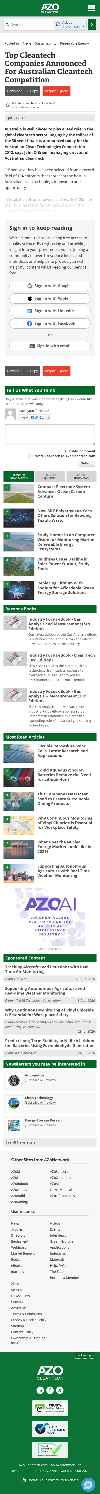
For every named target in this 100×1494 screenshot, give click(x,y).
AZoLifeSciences (62, 1195)
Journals (17, 1271)
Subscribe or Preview (40, 1080)
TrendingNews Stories (19, 476)
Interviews (58, 1235)
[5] (18, 590)
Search (16, 1289)
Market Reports (23, 1253)
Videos (55, 1223)
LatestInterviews (81, 476)
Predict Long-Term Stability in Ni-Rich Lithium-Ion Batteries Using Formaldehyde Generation (50, 1043)
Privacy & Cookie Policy (28, 1320)
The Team (57, 1271)
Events (55, 1229)
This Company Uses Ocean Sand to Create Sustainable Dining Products (63, 798)
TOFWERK (20, 979)
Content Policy (22, 1332)
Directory (18, 1235)
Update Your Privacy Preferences (52, 1480)
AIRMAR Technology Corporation (37, 1000)
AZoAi (54, 1183)
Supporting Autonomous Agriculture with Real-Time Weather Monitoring (63, 870)
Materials (57, 1259)
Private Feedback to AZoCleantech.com (63, 456)
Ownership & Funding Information (28, 1340)
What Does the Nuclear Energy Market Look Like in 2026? (64, 846)
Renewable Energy (74, 43)
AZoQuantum (60, 1177)
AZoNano (18, 1177)
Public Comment (82, 451)
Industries (58, 1253)
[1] (18, 494)
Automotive (34, 1075)
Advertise (18, 1308)
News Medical (61, 1189)
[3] (18, 542)
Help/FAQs (58, 1265)
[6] (18, 873)
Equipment (19, 1241)
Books (15, 1259)
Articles (17, 1229)
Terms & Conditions (26, 1314)
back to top (84, 1355)
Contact (17, 1302)
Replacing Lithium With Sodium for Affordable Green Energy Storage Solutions (65, 587)
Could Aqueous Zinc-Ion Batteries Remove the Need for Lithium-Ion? (64, 774)
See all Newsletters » (22, 1142)
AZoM (15, 1171)
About (15, 1283)
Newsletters (20, 1295)
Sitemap (17, 1326)
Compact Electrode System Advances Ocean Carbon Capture (63, 491)
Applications (59, 1247)
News (27, 43)
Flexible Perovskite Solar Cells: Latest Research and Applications (62, 750)
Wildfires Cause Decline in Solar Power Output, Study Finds (63, 563)
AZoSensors (59, 1171)
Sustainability (45, 43)
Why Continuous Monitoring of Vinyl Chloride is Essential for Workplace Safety (65, 822)
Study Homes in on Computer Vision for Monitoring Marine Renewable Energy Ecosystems (66, 541)
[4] (18, 566)
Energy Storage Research (44, 1120)
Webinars (18, 1247)
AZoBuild (18, 1195)
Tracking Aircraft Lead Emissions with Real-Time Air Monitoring (47, 969)
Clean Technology (39, 1097)
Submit (87, 463)
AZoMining (19, 1201)
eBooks (16, 1265)
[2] (18, 517)
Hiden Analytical (25, 1053)
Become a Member (64, 1277)
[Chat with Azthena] (88, 1485)
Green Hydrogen (63, 1241)
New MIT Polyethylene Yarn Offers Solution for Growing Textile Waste (64, 515)
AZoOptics (19, 1189)
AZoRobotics (20, 1183)
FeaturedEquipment (50, 476)
